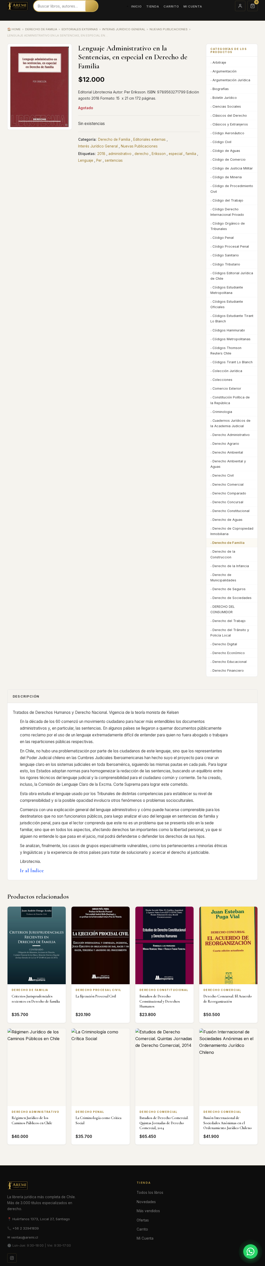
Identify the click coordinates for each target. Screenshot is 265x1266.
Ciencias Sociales (226, 106)
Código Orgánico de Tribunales (227, 226)
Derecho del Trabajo (229, 621)
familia (191, 154)
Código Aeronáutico (228, 133)
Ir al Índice (32, 870)
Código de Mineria (227, 177)
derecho (142, 154)
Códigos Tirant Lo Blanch (232, 362)
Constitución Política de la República (230, 400)
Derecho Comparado (229, 493)
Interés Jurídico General (98, 146)
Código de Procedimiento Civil (231, 188)
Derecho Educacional (229, 662)
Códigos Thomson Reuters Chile (225, 350)
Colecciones (222, 380)
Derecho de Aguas (227, 520)
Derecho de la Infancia (230, 566)
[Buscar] (91, 6)
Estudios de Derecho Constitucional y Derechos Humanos (159, 1001)
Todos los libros (150, 1192)
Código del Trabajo (227, 200)
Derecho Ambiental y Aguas (228, 464)
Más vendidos (148, 1211)
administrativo (119, 154)
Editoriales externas (149, 139)
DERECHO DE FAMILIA (41, 29)
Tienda (152, 6)
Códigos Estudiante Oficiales (226, 304)
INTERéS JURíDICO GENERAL (123, 29)
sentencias (114, 160)
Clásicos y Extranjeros (230, 124)
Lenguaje (85, 160)
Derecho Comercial (228, 484)
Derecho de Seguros (229, 589)
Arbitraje (219, 62)
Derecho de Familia (114, 139)
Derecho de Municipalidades (223, 577)
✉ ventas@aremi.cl (22, 1237)
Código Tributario (226, 264)
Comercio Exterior (226, 388)
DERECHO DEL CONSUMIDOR (222, 609)
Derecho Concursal (227, 502)
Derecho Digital (224, 644)
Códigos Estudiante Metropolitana (226, 290)
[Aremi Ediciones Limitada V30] (17, 6)
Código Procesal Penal (230, 246)
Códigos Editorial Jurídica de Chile (231, 275)
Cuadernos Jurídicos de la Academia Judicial (230, 423)
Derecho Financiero (228, 670)
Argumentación (224, 71)
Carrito (171, 6)
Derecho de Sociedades (232, 598)
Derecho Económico (228, 653)
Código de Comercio (229, 159)
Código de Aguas (226, 151)
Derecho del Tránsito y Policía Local (229, 632)
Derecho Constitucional (230, 511)
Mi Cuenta (192, 6)
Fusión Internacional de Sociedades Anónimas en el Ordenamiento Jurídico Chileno (227, 1123)
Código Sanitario (225, 255)
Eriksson (159, 154)
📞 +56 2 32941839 (23, 1228)
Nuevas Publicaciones (139, 146)
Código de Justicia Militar (232, 168)
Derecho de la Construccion (222, 554)
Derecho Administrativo (231, 435)
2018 (101, 154)
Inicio (136, 6)
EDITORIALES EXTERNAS (80, 29)
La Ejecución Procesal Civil (96, 996)
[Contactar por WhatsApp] (250, 1251)
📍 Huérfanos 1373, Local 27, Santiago (38, 1219)
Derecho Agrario (225, 444)
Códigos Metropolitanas (231, 339)
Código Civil (221, 142)
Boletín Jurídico (224, 98)
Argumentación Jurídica (231, 80)
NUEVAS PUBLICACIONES (169, 29)
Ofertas (143, 1220)
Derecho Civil (223, 475)
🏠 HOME (14, 29)
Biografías (220, 89)
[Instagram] (12, 1258)
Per (99, 160)
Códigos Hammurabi (228, 330)
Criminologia (222, 412)
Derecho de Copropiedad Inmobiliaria (231, 531)
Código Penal (223, 238)
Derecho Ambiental (227, 452)
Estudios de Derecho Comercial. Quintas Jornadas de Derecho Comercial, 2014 (163, 1123)
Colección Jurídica (227, 371)
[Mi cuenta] (240, 6)
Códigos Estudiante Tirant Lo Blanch (231, 318)
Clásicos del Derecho (229, 115)
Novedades (146, 1202)
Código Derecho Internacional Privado (227, 212)
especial (175, 154)
